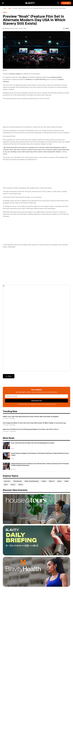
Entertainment (17, 481)
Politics (13, 484)
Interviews (7, 481)
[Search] (58, 3)
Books (6, 484)
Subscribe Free (36, 401)
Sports (60, 481)
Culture (44, 481)
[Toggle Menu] (3, 3)
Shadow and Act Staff (11, 28)
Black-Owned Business (32, 481)
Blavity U (51, 481)
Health (66, 481)
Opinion (20, 484)
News (9, 8)
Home (4, 8)
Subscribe (66, 3)
